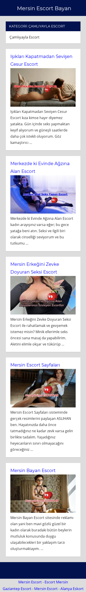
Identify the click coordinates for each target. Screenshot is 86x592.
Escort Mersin (56, 581)
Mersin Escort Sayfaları (35, 365)
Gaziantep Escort (17, 588)
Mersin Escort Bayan (44, 8)
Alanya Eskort (72, 588)
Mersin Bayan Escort (33, 470)
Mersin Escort (30, 581)
